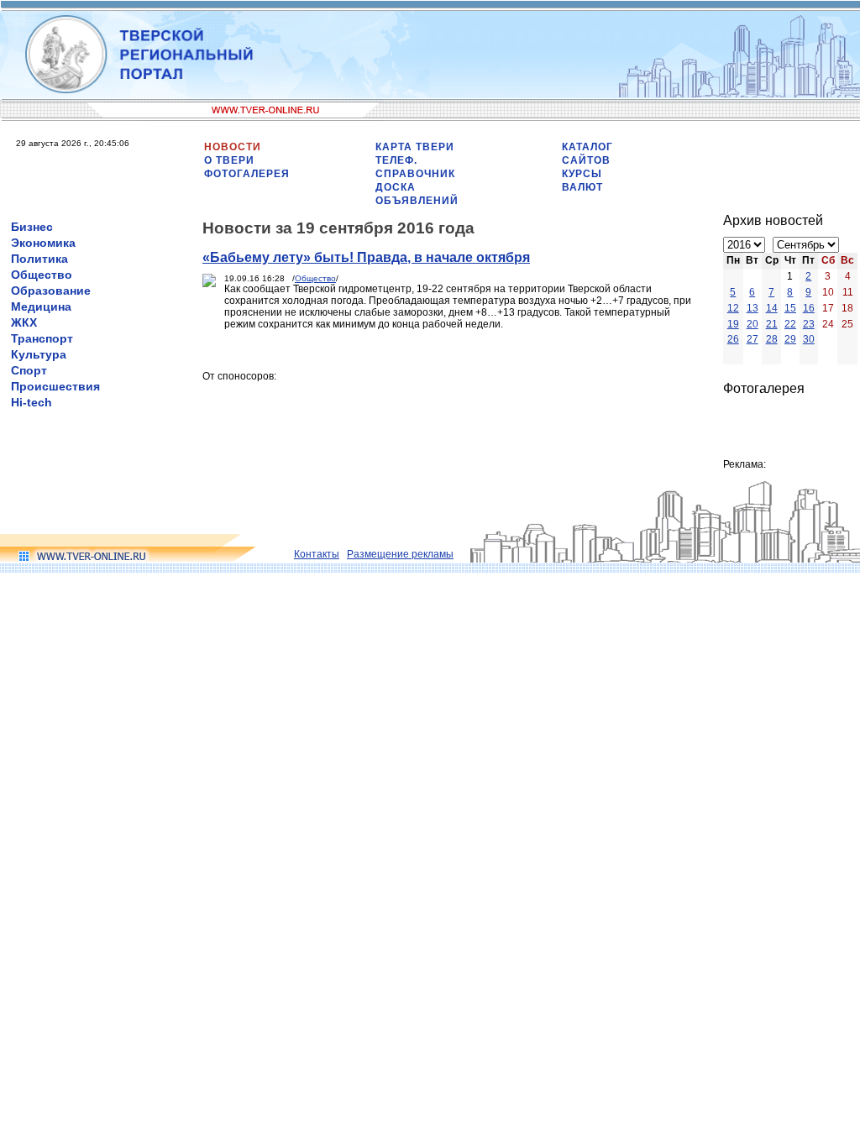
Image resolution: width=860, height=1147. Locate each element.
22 (790, 324)
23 (809, 324)
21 (772, 324)
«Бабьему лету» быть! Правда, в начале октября (366, 257)
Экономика (43, 242)
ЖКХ (24, 322)
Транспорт (42, 338)
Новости (232, 147)
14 (772, 308)
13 (752, 308)
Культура (38, 354)
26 (733, 339)
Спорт (29, 370)
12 (733, 308)
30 (809, 339)
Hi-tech (31, 402)
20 (752, 324)
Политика (39, 258)
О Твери (229, 160)
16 (809, 308)
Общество (41, 274)
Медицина (41, 306)
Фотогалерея (247, 174)
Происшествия (55, 386)
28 (772, 339)
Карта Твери (414, 147)
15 (790, 308)
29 (790, 339)
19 (733, 324)
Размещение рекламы (400, 554)
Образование (51, 290)
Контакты (316, 554)
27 (752, 339)
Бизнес (32, 226)
